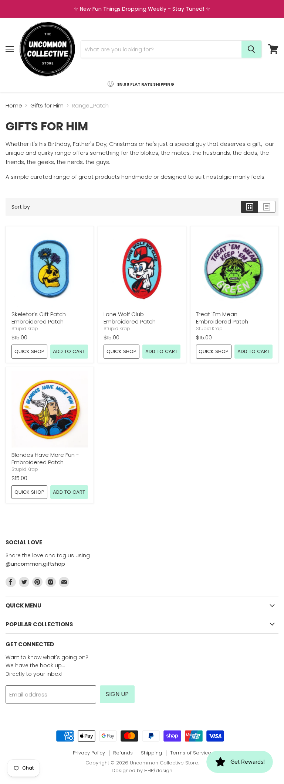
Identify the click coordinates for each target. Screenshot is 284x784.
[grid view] (249, 207)
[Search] (251, 49)
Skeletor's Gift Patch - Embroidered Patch (40, 317)
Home (14, 105)
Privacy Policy (89, 752)
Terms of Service (190, 752)
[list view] (266, 207)
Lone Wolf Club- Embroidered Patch (130, 317)
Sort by (20, 207)
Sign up (117, 694)
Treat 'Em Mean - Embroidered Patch (222, 317)
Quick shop (29, 351)
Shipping (151, 752)
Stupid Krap (24, 328)
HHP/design (158, 770)
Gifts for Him (47, 105)
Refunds (123, 752)
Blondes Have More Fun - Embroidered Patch (45, 458)
